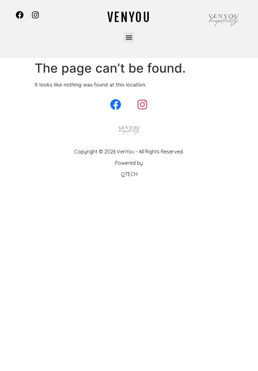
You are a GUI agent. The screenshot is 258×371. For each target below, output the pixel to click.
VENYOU (129, 17)
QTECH (129, 174)
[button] (129, 37)
